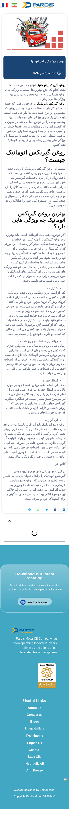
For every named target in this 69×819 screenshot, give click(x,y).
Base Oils (34, 756)
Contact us (35, 714)
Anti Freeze (34, 770)
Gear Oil (34, 749)
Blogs (34, 721)
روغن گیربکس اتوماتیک (51, 85)
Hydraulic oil (34, 763)
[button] (63, 510)
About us (34, 707)
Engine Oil (34, 743)
